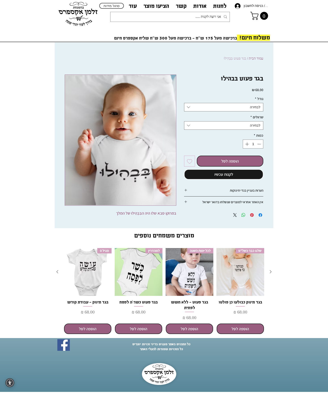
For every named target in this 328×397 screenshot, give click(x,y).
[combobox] (223, 107)
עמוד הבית (256, 58)
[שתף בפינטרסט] (252, 215)
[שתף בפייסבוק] (260, 215)
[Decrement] (259, 144)
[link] (260, 16)
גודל (259, 99)
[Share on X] (235, 215)
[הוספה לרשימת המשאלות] (189, 161)
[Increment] (246, 144)
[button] (200, 6)
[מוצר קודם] (270, 271)
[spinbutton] (253, 144)
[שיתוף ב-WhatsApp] (243, 215)
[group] (164, 291)
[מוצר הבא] (57, 271)
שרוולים (256, 117)
